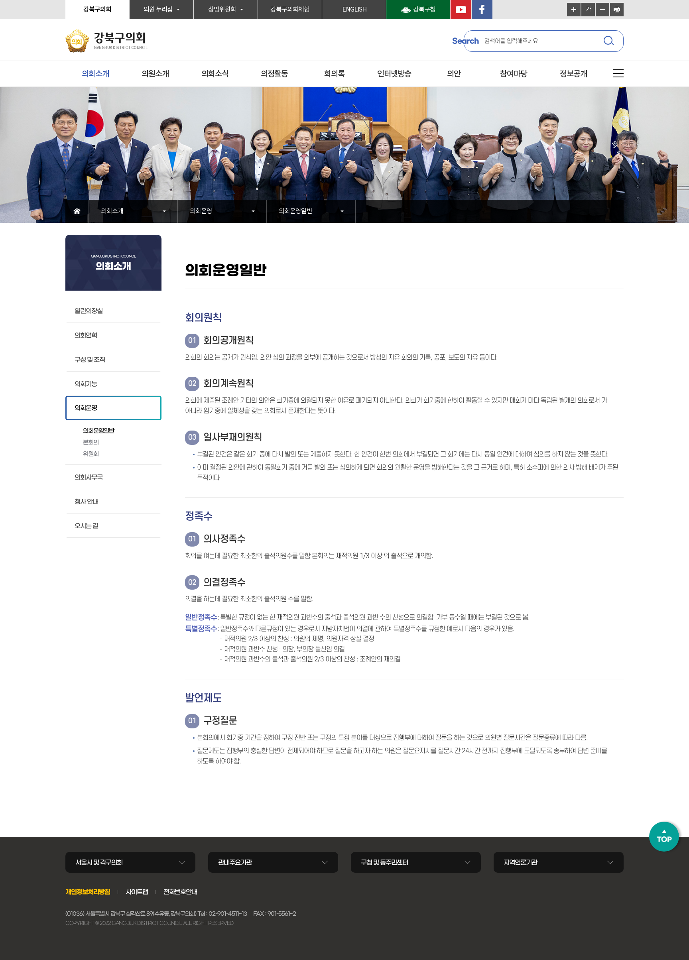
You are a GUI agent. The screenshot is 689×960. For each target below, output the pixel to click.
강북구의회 (97, 9)
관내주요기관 (235, 862)
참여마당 (513, 74)
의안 (454, 74)
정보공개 (573, 74)
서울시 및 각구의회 (98, 862)
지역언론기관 (520, 862)
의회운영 (201, 211)
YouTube (461, 9)
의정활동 (274, 74)
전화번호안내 (180, 892)
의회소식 (214, 74)
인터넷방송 (394, 74)
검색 (610, 42)
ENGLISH (354, 9)
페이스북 (482, 9)
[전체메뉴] (618, 74)
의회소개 (95, 74)
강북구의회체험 (289, 9)
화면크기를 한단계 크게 (574, 9)
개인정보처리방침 (87, 892)
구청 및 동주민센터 (384, 862)
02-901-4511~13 (228, 914)
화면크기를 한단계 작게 (602, 9)
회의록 (334, 74)
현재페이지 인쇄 (617, 9)
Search (465, 41)
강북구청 (424, 9)
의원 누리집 (158, 9)
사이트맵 (137, 892)
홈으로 (77, 211)
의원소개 (155, 74)
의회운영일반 (295, 211)
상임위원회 (222, 9)
